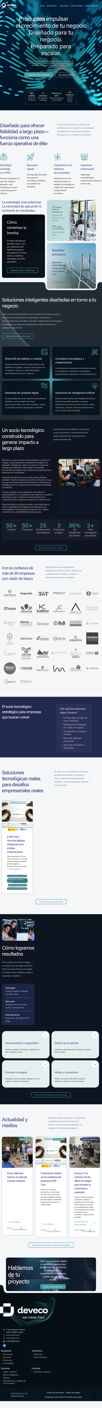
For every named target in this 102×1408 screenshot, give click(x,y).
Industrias (64, 5)
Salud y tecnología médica (17, 885)
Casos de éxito (76, 5)
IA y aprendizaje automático (17, 876)
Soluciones (51, 5)
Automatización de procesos (17, 889)
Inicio (42, 5)
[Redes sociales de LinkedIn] (4, 1345)
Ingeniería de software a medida (16, 880)
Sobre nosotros (91, 5)
